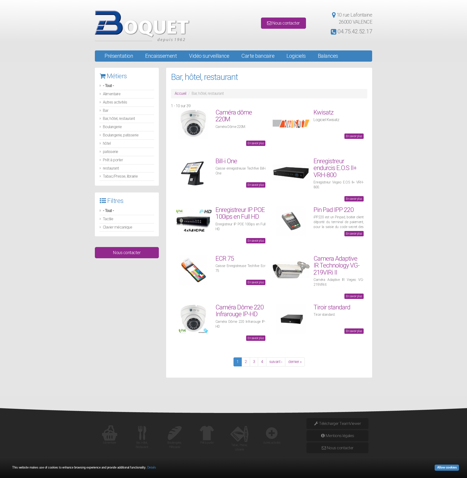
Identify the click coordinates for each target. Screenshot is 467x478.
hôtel (107, 143)
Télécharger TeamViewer (339, 423)
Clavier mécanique (117, 227)
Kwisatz (323, 112)
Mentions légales (339, 435)
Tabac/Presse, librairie (120, 176)
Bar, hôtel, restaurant (119, 118)
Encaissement (161, 56)
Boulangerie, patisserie (121, 135)
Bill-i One (226, 161)
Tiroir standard (332, 307)
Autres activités (115, 102)
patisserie (110, 151)
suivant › (275, 361)
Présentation (119, 56)
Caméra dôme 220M (234, 116)
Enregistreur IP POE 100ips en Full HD (240, 213)
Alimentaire (112, 94)
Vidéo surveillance (209, 56)
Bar (105, 110)
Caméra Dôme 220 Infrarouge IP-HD (239, 311)
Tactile (108, 219)
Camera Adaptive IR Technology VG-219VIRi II (336, 265)
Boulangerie (112, 126)
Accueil (180, 93)
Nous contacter (285, 23)
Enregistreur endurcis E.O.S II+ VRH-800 (335, 168)
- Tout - (108, 85)
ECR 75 (225, 258)
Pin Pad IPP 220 (333, 209)
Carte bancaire (257, 56)
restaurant (111, 168)
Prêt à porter (113, 160)
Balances (328, 56)
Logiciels (296, 56)
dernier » (295, 361)
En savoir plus (256, 143)
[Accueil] (139, 26)
